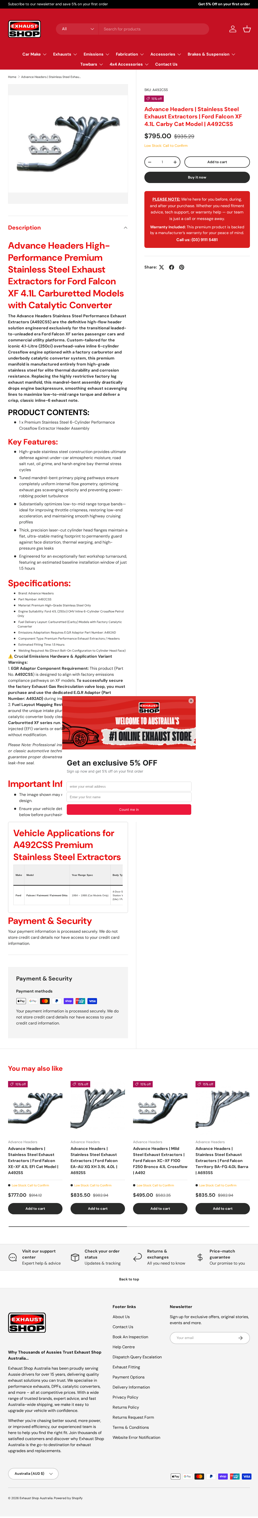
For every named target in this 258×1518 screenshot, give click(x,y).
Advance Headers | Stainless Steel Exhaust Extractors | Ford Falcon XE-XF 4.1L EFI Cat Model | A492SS (33, 1160)
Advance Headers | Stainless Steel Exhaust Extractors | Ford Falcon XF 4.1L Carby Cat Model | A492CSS (51, 76)
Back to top (129, 1279)
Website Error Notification (136, 1437)
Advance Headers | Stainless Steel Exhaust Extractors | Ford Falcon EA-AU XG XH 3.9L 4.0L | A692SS (94, 1160)
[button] (246, 28)
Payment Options (129, 1377)
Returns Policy (126, 1407)
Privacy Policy (125, 1397)
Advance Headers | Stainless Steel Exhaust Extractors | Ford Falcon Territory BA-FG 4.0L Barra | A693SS (222, 1160)
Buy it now (197, 177)
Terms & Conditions (131, 1427)
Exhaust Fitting (126, 1367)
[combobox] (132, 29)
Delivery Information (131, 1387)
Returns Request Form (133, 1417)
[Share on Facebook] (172, 267)
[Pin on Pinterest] (182, 267)
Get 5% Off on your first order (224, 4)
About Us (121, 1316)
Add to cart (217, 162)
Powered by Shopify (68, 1498)
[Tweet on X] (161, 267)
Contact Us (166, 64)
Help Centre (124, 1347)
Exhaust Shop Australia (36, 1498)
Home (12, 76)
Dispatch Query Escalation (137, 1357)
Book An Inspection (130, 1337)
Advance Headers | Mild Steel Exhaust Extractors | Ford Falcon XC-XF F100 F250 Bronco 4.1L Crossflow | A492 (160, 1160)
